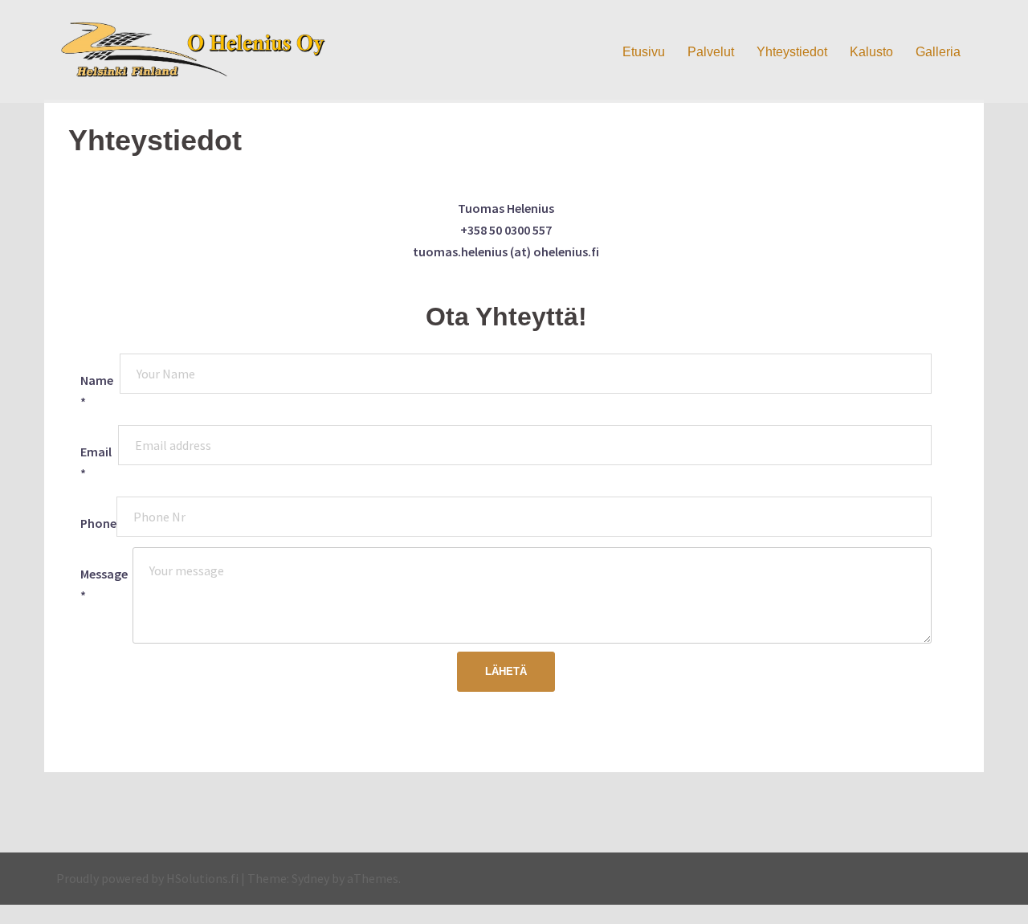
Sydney (310, 878)
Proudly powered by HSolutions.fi (147, 878)
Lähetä (506, 671)
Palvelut (710, 52)
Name (96, 391)
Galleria (938, 52)
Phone (98, 523)
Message (104, 584)
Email (96, 462)
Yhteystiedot (792, 52)
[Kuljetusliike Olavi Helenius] (200, 50)
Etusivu (643, 52)
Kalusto (871, 52)
